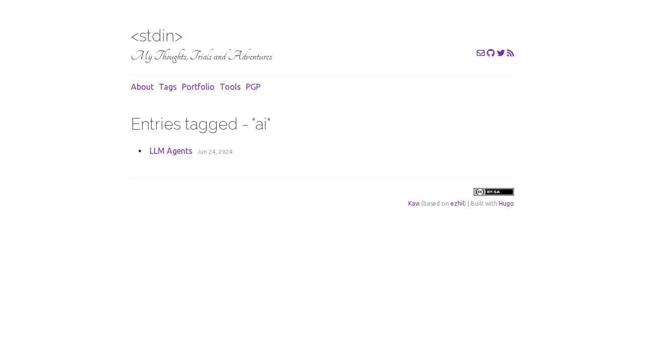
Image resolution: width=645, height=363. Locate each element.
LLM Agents (171, 150)
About (142, 86)
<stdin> (157, 35)
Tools (230, 86)
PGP (253, 86)
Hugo (506, 203)
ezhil (457, 203)
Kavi (414, 203)
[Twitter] (501, 52)
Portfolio (198, 86)
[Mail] (481, 52)
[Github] (491, 52)
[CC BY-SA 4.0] (494, 193)
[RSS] (510, 52)
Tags (168, 86)
